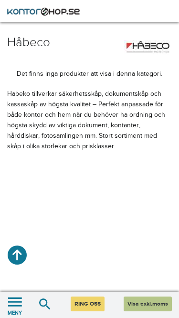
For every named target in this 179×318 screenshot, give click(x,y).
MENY (15, 313)
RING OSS (87, 304)
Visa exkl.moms (147, 304)
